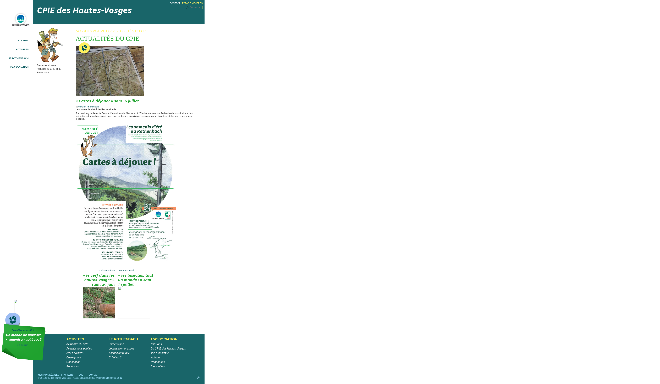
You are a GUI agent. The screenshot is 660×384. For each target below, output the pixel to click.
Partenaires (158, 361)
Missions (156, 344)
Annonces (72, 366)
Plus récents (127, 270)
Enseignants (74, 357)
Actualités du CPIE (77, 344)
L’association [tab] (19, 67)
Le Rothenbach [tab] (18, 58)
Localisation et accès (121, 348)
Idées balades (75, 353)
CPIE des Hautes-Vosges (84, 10)
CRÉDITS (69, 375)
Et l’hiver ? (115, 357)
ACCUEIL (83, 31)
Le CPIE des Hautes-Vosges (168, 348)
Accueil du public (119, 353)
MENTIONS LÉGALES (48, 375)
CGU (81, 375)
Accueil (23, 40)
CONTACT (175, 3)
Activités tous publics (79, 348)
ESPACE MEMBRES (192, 3)
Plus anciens (107, 270)
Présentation (116, 344)
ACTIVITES (102, 31)
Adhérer (156, 357)
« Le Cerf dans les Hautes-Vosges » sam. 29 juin (99, 280)
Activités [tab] (22, 49)
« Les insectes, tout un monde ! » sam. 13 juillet (135, 280)
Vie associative (160, 353)
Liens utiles (158, 366)
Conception (73, 361)
